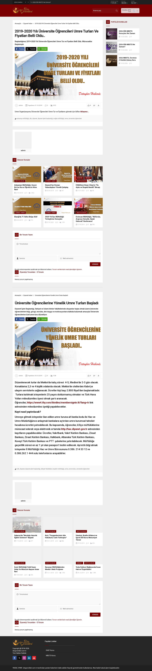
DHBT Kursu (50, 650)
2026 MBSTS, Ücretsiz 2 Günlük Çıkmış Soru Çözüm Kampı (51, 2)
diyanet (34, 118)
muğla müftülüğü (58, 118)
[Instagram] (24, 658)
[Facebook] (14, 658)
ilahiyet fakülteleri (46, 469)
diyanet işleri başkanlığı (45, 118)
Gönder (44, 49)
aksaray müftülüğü (23, 118)
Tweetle (33, 49)
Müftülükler (19, 181)
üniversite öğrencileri (75, 118)
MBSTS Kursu (51, 655)
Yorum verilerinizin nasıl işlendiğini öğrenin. (67, 269)
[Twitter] (19, 658)
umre (66, 118)
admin (21, 105)
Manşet (88, 178)
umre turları (72, 469)
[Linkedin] (29, 658)
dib (31, 118)
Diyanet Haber (27, 23)
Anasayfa (18, 23)
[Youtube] (34, 658)
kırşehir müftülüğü (58, 469)
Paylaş (21, 49)
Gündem (79, 178)
